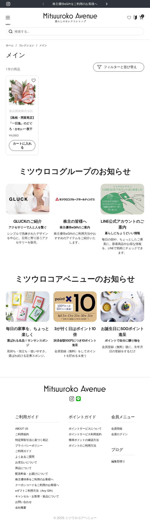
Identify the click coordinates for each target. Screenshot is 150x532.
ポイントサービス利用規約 (85, 434)
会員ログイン (119, 434)
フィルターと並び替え (120, 67)
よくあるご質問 (24, 456)
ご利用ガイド (23, 451)
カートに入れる (22, 145)
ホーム (9, 45)
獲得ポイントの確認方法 (84, 440)
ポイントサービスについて (85, 428)
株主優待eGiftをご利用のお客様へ (75, 3)
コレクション (26, 45)
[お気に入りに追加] (33, 80)
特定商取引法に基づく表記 (31, 440)
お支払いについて (26, 462)
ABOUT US (21, 428)
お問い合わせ (23, 502)
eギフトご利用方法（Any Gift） (34, 490)
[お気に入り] (130, 17)
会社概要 (20, 507)
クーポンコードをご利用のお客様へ (37, 485)
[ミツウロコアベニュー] (70, 17)
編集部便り (118, 461)
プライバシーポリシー (29, 445)
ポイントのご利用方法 (82, 445)
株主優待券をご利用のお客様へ (34, 479)
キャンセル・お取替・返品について (37, 496)
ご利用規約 (22, 434)
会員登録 (116, 428)
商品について (23, 468)
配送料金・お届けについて (31, 473)
